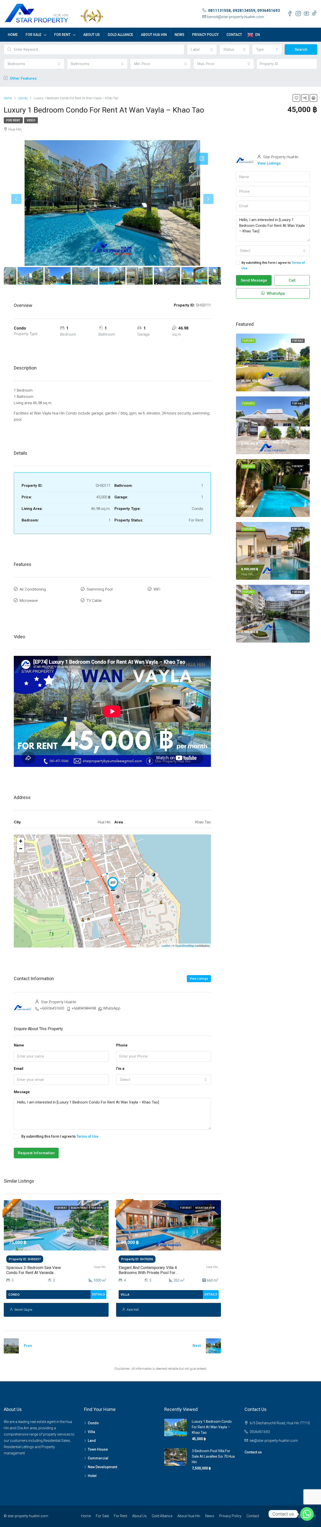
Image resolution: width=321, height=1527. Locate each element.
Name (19, 1045)
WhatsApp (111, 1008)
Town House (98, 1449)
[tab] (202, 159)
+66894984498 (83, 1008)
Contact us (253, 1452)
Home (13, 35)
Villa (91, 1432)
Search (301, 49)
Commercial (98, 1458)
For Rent (62, 35)
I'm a (120, 1068)
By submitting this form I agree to (59, 1136)
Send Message (254, 280)
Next (197, 1345)
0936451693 (260, 1432)
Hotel (92, 1476)
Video (31, 120)
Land (92, 1441)
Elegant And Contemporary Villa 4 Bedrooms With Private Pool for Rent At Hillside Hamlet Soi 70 (148, 1272)
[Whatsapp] (307, 1514)
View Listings (199, 978)
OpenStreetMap (184, 945)
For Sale (33, 35)
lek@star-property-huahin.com (274, 1441)
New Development (102, 1467)
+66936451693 (52, 1008)
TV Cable (94, 600)
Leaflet (166, 945)
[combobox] (202, 49)
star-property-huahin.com (28, 1516)
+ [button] (20, 841)
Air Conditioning (33, 589)
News (179, 35)
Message (22, 1092)
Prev (28, 1345)
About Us (91, 35)
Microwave (29, 600)
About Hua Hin (154, 35)
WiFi (156, 589)
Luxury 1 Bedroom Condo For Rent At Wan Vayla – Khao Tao (212, 1427)
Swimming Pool (100, 589)
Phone (122, 1045)
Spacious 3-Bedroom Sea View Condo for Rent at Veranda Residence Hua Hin (33, 1272)
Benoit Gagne (23, 1309)
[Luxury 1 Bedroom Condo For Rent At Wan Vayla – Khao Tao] (112, 884)
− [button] (20, 849)
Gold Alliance (120, 35)
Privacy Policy (205, 35)
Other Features (23, 78)
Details (98, 1294)
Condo (93, 1423)
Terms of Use (87, 1136)
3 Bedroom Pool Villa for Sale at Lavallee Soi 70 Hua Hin (213, 1456)
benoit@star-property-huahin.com (235, 17)
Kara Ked (133, 1309)
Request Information (36, 1153)
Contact (234, 35)
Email (18, 1068)
